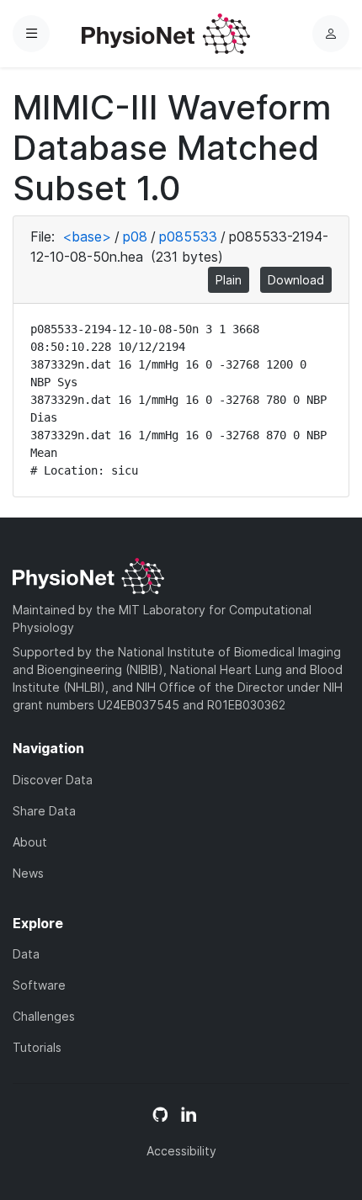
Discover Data (53, 780)
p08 (135, 236)
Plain (229, 280)
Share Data (44, 811)
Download (296, 280)
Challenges (44, 1016)
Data (26, 954)
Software (39, 985)
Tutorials (37, 1047)
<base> (86, 236)
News (28, 873)
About (30, 842)
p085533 (188, 236)
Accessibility (181, 1151)
